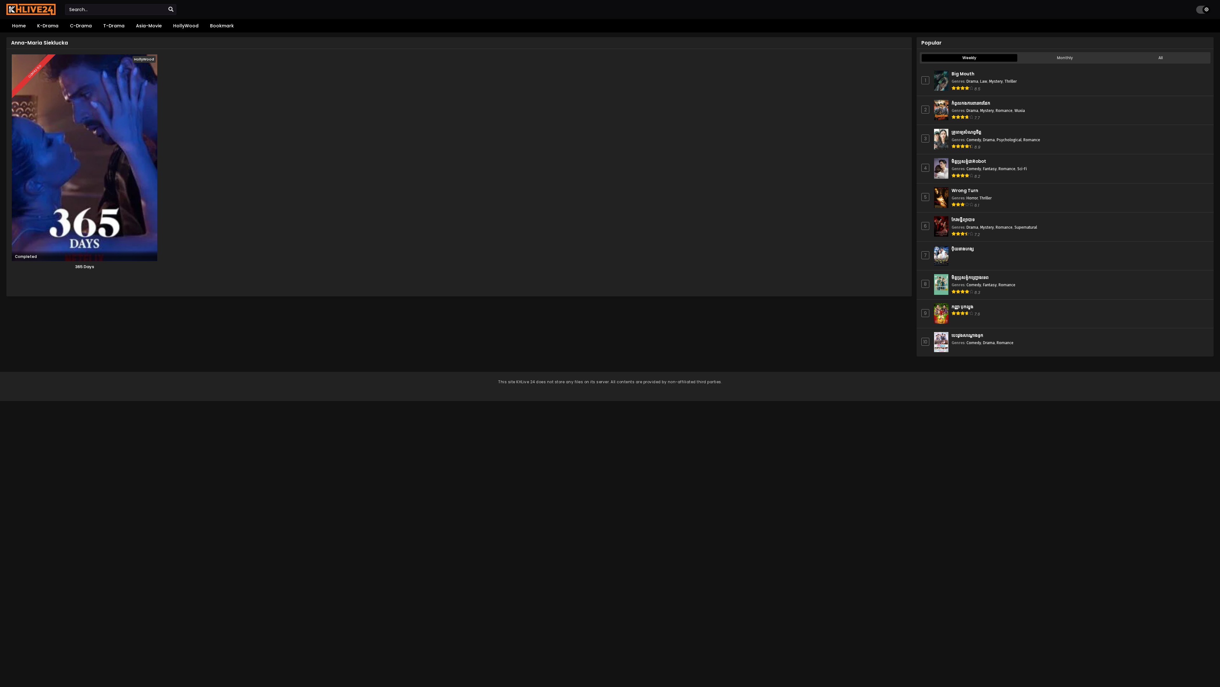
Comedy (973, 139)
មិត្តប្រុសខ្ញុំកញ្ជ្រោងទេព (970, 277)
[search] (171, 9)
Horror (972, 198)
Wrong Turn (965, 191)
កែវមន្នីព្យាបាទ (963, 220)
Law (983, 81)
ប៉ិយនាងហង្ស (963, 249)
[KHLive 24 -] (31, 13)
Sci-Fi (1022, 168)
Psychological (1009, 139)
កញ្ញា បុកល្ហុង (962, 307)
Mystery (996, 81)
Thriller (1011, 81)
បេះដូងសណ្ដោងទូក (967, 335)
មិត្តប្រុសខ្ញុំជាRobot (969, 161)
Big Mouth (963, 74)
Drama (972, 81)
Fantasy (990, 168)
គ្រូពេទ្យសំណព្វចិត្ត (966, 132)
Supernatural (1025, 227)
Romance (1004, 110)
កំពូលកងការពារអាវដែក (971, 103)
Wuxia (1019, 110)
